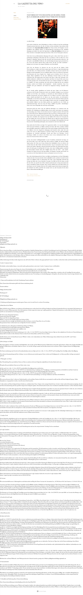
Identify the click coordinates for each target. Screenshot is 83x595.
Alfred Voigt (15, 17)
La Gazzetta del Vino (30, 3)
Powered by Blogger (42, 591)
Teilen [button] (14, 12)
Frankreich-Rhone (17, 19)
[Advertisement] (47, 220)
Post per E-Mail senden (34, 174)
